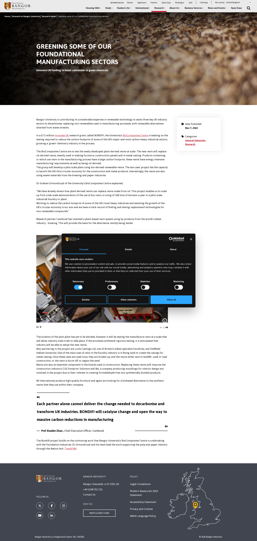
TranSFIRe (70, 448)
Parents (154, 2)
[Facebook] (51, 505)
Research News (49, 16)
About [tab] (173, 249)
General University (195, 140)
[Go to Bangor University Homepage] (17, 6)
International (141, 8)
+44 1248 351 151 (92, 489)
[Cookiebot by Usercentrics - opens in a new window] (171, 239)
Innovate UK (62, 135)
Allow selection (129, 299)
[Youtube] (39, 515)
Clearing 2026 (92, 8)
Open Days (166, 2)
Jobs (190, 2)
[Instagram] (63, 505)
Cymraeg (204, 2)
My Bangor (179, 2)
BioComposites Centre (135, 135)
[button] (161, 327)
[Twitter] (39, 505)
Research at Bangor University (26, 16)
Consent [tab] (83, 249)
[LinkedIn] (51, 515)
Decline (86, 299)
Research (159, 8)
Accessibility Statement (143, 502)
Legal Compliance (140, 484)
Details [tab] (128, 249)
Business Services (193, 8)
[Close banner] (191, 239)
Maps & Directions (99, 513)
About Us (174, 8)
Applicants (141, 2)
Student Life (123, 8)
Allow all (171, 299)
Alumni (130, 2)
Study (108, 8)
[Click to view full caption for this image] (165, 321)
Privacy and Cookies (141, 508)
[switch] (112, 287)
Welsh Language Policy (143, 515)
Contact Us (89, 494)
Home (7, 16)
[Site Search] (248, 8)
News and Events (216, 8)
